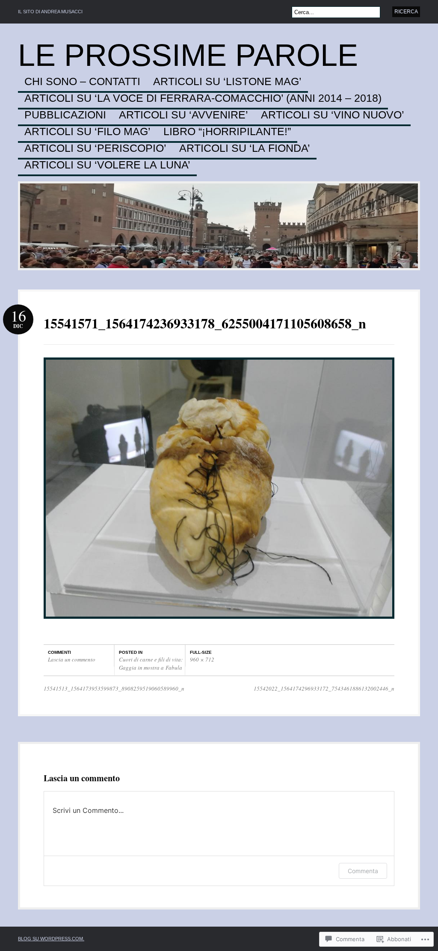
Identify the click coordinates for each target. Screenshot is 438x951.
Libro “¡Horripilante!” (227, 131)
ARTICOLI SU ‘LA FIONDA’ (244, 148)
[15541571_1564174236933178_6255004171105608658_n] (219, 623)
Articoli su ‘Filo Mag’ (87, 131)
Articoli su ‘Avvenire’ (183, 115)
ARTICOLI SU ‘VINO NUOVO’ (332, 115)
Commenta (363, 870)
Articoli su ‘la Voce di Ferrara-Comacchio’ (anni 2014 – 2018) (203, 98)
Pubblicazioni (65, 115)
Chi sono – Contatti (82, 81)
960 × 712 (202, 659)
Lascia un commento (71, 659)
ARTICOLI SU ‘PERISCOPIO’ (95, 148)
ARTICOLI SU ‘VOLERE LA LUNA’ (107, 165)
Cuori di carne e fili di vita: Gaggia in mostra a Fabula (151, 664)
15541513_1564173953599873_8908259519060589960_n (114, 688)
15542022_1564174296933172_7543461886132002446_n (324, 688)
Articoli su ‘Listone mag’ (227, 81)
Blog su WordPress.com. (51, 938)
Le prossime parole (188, 55)
